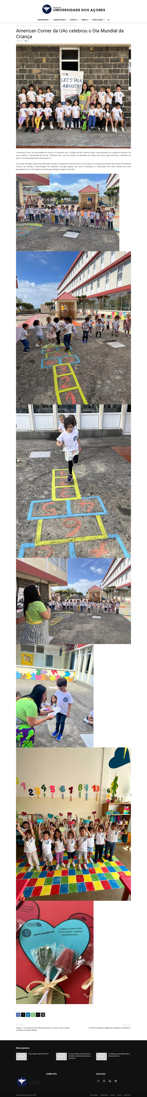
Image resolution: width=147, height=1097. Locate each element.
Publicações (127, 1095)
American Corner (33, 26)
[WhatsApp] (33, 1015)
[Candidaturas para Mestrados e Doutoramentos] (101, 1056)
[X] (23, 1015)
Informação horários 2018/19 (39, 1054)
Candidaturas (104, 1095)
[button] (108, 19)
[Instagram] (104, 1081)
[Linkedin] (28, 1015)
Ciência (119, 1095)
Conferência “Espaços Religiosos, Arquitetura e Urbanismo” (110, 1028)
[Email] (38, 1015)
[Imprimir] (43, 1015)
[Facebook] (18, 1015)
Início (17, 26)
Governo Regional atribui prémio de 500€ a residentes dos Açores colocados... (80, 1056)
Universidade (94, 1095)
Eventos (23, 26)
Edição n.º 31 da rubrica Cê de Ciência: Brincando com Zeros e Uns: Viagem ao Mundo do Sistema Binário (43, 1029)
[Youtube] (116, 1081)
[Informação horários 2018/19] (21, 1056)
